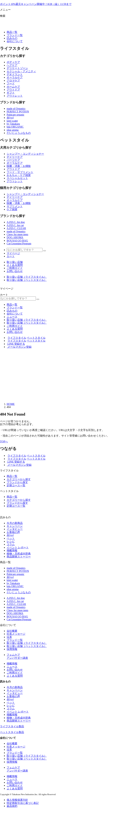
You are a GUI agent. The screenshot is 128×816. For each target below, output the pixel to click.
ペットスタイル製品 (12, 732)
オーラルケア (15, 77)
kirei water (12, 120)
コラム (11, 544)
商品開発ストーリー (19, 556)
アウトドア (13, 89)
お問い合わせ (15, 271)
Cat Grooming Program (19, 243)
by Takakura (13, 123)
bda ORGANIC (15, 126)
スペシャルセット (17, 178)
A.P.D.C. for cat (15, 225)
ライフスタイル (17, 337)
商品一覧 (12, 32)
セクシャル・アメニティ (21, 71)
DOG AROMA (15, 237)
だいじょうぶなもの (19, 132)
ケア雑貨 (12, 209)
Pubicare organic (15, 114)
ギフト (11, 92)
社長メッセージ (16, 633)
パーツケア (13, 160)
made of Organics (16, 108)
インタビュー (15, 529)
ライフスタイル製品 (12, 726)
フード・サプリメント (20, 172)
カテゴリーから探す (19, 479)
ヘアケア (12, 65)
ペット (11, 538)
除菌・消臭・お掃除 (19, 166)
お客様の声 (13, 532)
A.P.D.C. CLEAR (16, 228)
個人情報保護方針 (17, 799)
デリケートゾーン (17, 68)
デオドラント (15, 74)
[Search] (44, 250)
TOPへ (4, 441)
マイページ (13, 253)
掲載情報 (12, 550)
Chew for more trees (17, 234)
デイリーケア (15, 157)
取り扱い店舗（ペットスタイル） (27, 280)
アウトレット (15, 95)
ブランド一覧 (15, 35)
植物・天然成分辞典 (19, 553)
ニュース (12, 316)
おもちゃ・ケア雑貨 (19, 175)
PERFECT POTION (18, 111)
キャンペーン (15, 526)
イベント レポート (18, 547)
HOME (11, 404)
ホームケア (13, 86)
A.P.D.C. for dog (16, 222)
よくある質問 (15, 265)
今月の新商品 (15, 523)
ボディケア (13, 62)
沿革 (9, 637)
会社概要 (12, 630)
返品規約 (12, 806)
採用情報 (12, 649)
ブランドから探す (17, 482)
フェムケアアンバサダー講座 (17, 656)
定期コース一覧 (16, 485)
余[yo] (10, 117)
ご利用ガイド (15, 268)
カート (11, 256)
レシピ (11, 541)
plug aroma (12, 130)
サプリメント (15, 206)
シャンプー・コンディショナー (25, 153)
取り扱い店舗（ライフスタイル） (27, 276)
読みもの (12, 38)
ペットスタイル (36, 337)
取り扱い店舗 (15, 262)
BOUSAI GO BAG (17, 240)
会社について (15, 41)
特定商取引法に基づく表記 (23, 803)
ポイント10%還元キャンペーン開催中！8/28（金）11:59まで (36, 4)
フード (11, 83)
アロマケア (13, 80)
